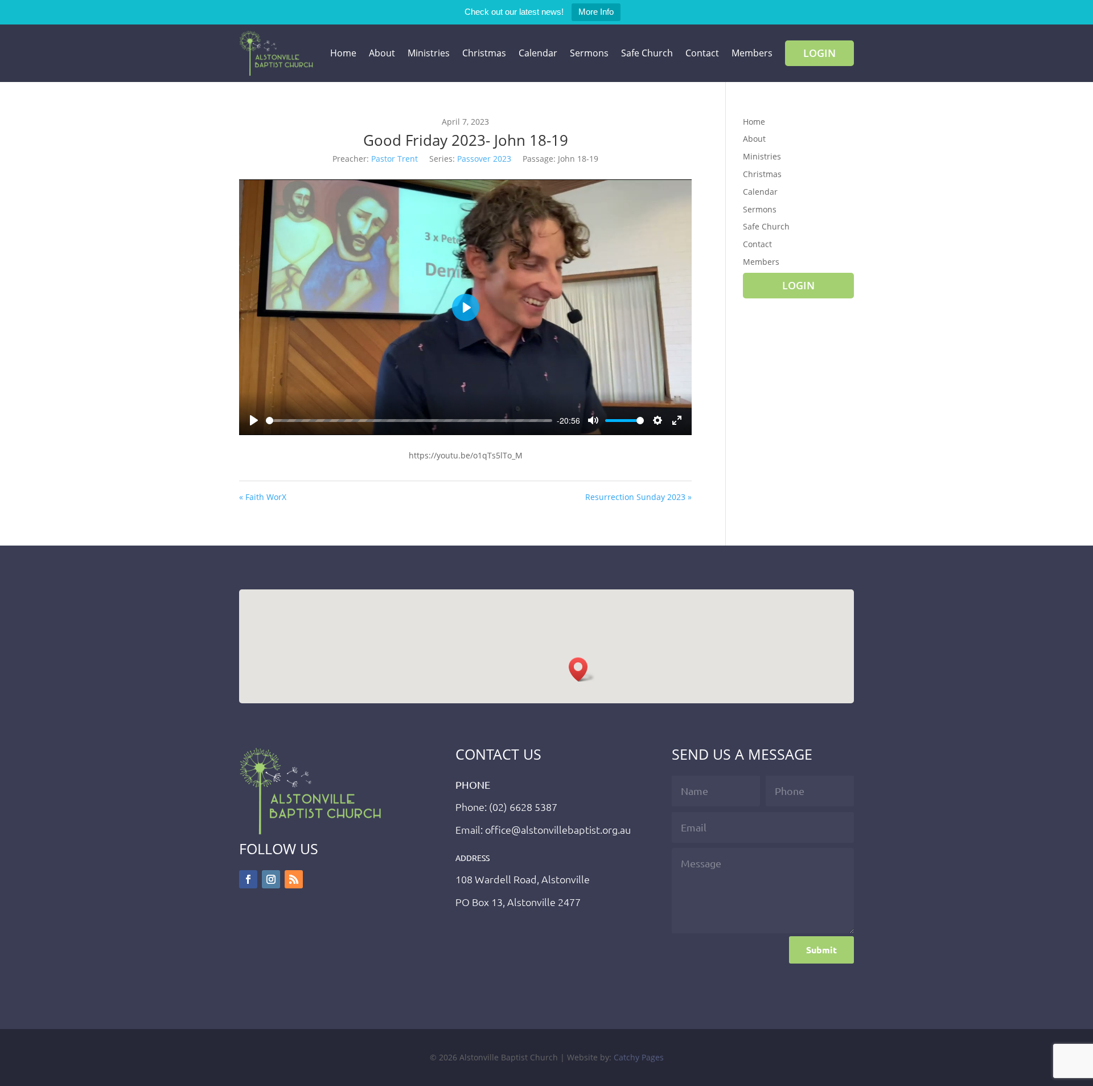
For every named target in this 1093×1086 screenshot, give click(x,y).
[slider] (409, 420)
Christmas (484, 53)
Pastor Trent (394, 158)
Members (752, 53)
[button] (582, 669)
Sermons (589, 53)
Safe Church (647, 53)
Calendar (538, 53)
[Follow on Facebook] (248, 879)
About (382, 53)
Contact (702, 53)
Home (343, 53)
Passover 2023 (484, 158)
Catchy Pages (639, 1057)
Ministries (429, 53)
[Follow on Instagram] (271, 879)
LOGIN (819, 53)
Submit (821, 950)
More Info (596, 12)
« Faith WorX (262, 496)
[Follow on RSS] (294, 879)
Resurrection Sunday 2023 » (638, 496)
